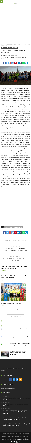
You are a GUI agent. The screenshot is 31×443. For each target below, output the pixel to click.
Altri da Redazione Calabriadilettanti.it (15, 258)
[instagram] (17, 379)
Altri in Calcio (15, 260)
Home (2, 44)
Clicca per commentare (15, 316)
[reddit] (12, 63)
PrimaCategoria (8, 227)
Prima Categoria (12, 47)
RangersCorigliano (18, 227)
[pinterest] (15, 63)
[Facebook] (10, 379)
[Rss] (20, 379)
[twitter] (7, 63)
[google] (10, 63)
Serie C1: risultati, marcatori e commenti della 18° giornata (15, 239)
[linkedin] (18, 63)
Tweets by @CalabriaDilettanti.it (8, 388)
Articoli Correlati (14, 256)
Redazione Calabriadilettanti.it (12, 55)
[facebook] (4, 63)
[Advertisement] (15, 24)
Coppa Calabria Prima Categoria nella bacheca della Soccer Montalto (14, 276)
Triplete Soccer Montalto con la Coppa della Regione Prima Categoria (14, 267)
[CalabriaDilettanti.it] (15, 2)
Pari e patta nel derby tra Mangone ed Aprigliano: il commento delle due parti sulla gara (15, 249)
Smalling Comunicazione (23, 439)
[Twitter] (14, 379)
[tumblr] (21, 63)
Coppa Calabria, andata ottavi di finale (12, 303)
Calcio (6, 44)
